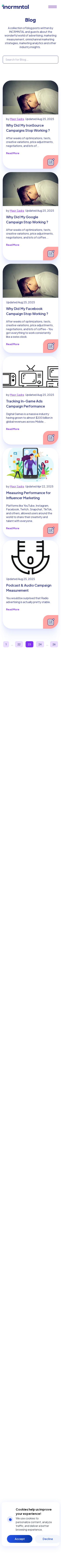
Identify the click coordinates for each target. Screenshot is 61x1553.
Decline (48, 1539)
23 (29, 644)
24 (40, 644)
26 (54, 644)
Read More (12, 153)
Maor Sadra (17, 119)
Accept (20, 1539)
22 (19, 644)
